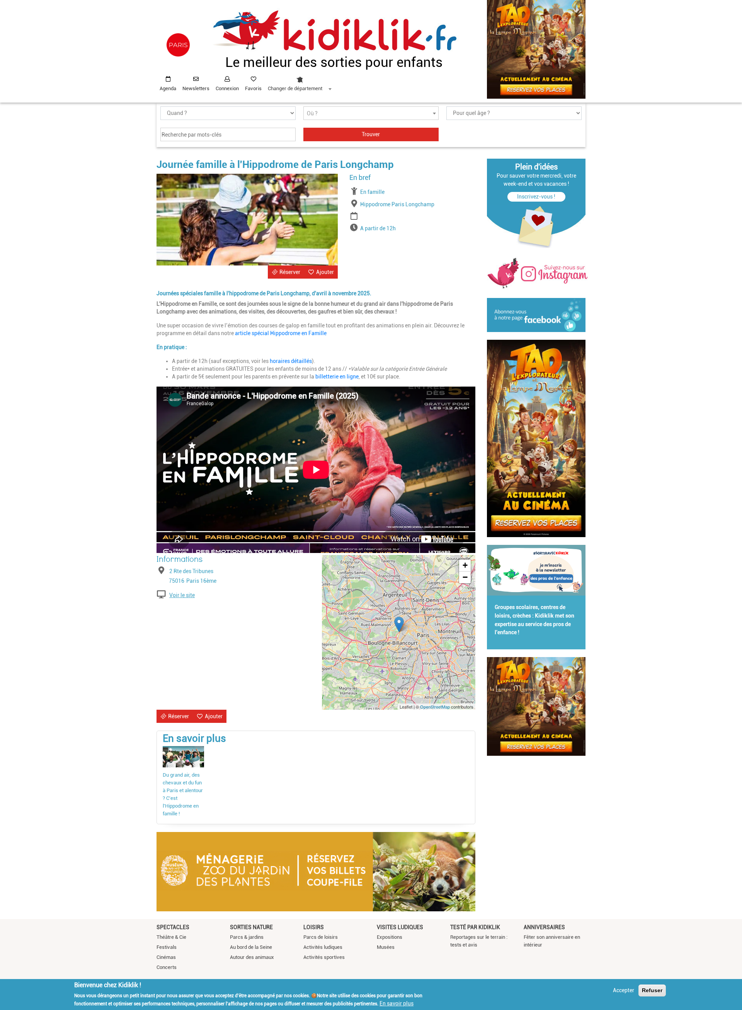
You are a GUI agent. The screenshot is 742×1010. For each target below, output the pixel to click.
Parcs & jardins (247, 937)
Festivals (167, 947)
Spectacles (173, 927)
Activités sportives (324, 957)
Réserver (289, 272)
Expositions (389, 937)
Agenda (168, 88)
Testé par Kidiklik (475, 927)
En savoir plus (397, 1003)
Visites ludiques (400, 927)
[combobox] (299, 81)
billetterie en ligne (337, 376)
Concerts (167, 967)
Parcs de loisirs (320, 937)
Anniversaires (544, 927)
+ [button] (465, 565)
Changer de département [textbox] (295, 88)
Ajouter (325, 272)
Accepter (623, 990)
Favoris (253, 88)
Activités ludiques (322, 947)
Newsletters (195, 88)
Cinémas (166, 957)
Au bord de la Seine (251, 947)
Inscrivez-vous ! (536, 196)
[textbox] (371, 113)
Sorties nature (251, 927)
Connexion (227, 88)
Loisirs (313, 927)
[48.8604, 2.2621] (399, 624)
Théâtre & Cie (171, 937)
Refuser (652, 990)
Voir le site (182, 595)
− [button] (465, 577)
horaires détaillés (291, 361)
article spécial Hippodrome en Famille (281, 333)
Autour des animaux (252, 957)
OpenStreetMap (435, 707)
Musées (386, 947)
